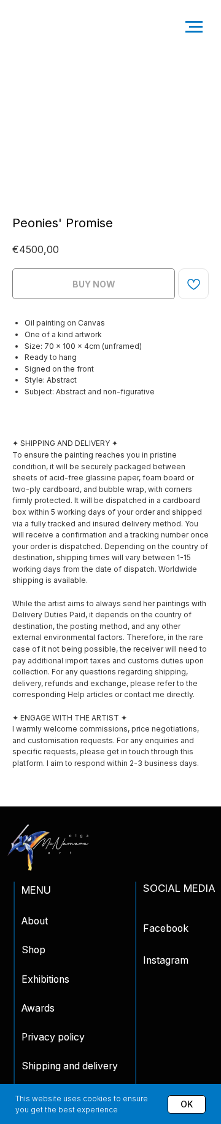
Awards (38, 1008)
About (34, 921)
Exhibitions (45, 979)
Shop (33, 950)
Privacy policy (53, 1037)
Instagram (165, 960)
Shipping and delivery (69, 1066)
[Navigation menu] (194, 27)
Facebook (165, 928)
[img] (48, 848)
